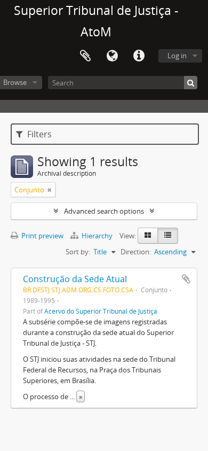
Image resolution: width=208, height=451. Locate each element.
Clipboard (85, 56)
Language (112, 56)
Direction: (136, 251)
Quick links (138, 56)
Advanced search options (104, 211)
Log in (177, 55)
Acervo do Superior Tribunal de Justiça (100, 311)
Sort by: (78, 251)
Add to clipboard (186, 279)
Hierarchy (97, 235)
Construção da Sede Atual (75, 279)
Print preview (41, 235)
